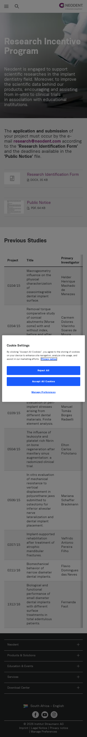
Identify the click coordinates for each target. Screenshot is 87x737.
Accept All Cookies (43, 381)
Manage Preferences (43, 392)
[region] (43, 368)
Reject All (43, 370)
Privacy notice (49, 359)
